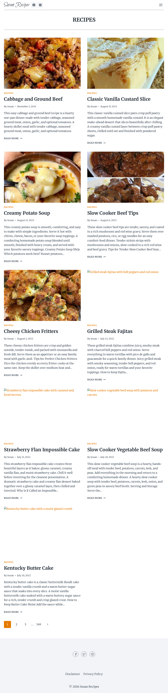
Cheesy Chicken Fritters (31, 331)
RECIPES (8, 93)
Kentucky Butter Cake (28, 568)
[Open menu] (160, 5)
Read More (13, 138)
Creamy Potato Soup (27, 213)
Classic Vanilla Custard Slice (118, 99)
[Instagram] (92, 654)
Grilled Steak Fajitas (109, 331)
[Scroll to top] (159, 688)
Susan (10, 106)
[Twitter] (84, 654)
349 (38, 624)
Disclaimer (72, 674)
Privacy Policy (93, 674)
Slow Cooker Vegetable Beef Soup (125, 450)
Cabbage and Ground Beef (33, 99)
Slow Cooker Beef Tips (112, 213)
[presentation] (42, 63)
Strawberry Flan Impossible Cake (42, 450)
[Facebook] (34, 5)
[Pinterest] (40, 5)
